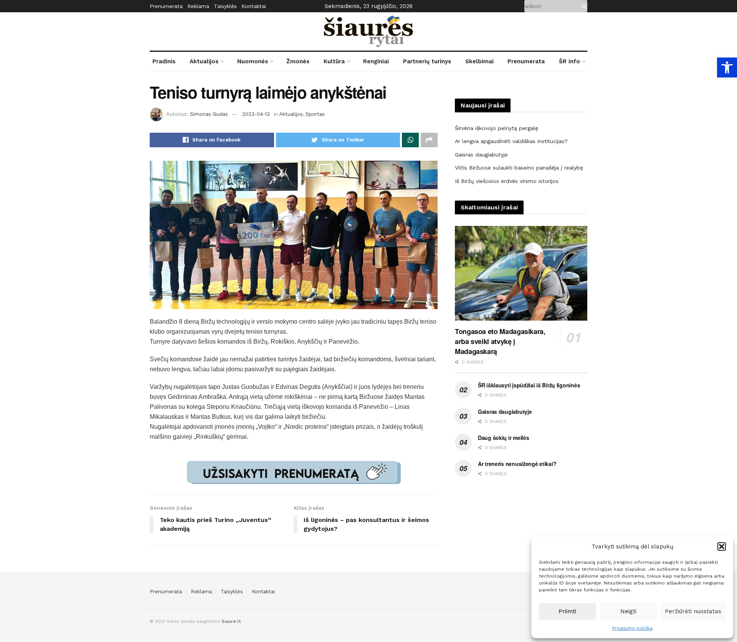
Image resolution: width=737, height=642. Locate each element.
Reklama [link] (198, 6)
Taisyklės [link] (225, 6)
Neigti (628, 611)
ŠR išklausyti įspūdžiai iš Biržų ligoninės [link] (529, 385)
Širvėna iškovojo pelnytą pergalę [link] (496, 128)
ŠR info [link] (569, 61)
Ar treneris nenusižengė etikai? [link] (517, 464)
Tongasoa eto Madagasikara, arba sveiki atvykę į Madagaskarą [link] (500, 341)
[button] (721, 546)
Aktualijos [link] (204, 61)
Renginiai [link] (376, 61)
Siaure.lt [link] (231, 621)
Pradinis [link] (163, 61)
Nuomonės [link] (252, 61)
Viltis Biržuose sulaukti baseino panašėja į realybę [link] (519, 168)
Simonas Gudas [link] (209, 114)
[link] (727, 67)
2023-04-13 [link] (256, 114)
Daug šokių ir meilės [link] (503, 437)
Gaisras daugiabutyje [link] (481, 154)
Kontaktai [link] (253, 6)
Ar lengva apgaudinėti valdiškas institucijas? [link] (511, 141)
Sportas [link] (315, 114)
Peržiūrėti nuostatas (693, 611)
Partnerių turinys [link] (427, 61)
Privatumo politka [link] (632, 628)
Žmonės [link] (297, 61)
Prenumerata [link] (166, 6)
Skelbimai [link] (479, 61)
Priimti (567, 611)
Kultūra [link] (334, 61)
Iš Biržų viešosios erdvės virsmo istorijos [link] (507, 181)
